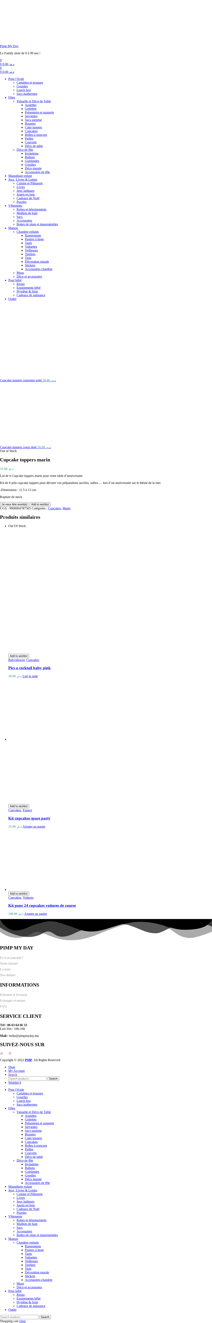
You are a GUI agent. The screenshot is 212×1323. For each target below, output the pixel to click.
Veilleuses (31, 250)
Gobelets (30, 108)
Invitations (32, 153)
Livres (21, 187)
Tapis (28, 243)
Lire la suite (30, 676)
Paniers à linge (34, 239)
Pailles (29, 138)
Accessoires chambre (38, 269)
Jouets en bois (26, 194)
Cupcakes (31, 131)
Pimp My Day (9, 46)
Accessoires (24, 220)
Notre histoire (9, 963)
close (22, 1321)
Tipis (28, 258)
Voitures (28, 897)
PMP (28, 1060)
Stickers (30, 265)
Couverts (31, 142)
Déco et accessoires (29, 276)
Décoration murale (37, 261)
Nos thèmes (7, 975)
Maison (13, 228)
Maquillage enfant (20, 176)
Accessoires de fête (37, 172)
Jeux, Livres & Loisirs (22, 179)
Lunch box (24, 90)
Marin (66, 508)
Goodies (30, 164)
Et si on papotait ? (11, 957)
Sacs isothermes (27, 94)
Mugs (20, 273)
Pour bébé (15, 280)
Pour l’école (16, 79)
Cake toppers (33, 127)
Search (53, 1078)
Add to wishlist (40, 504)
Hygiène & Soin (27, 291)
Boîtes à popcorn (36, 135)
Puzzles (21, 202)
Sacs (20, 217)
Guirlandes (32, 161)
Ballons (30, 157)
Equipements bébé (29, 287)
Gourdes (22, 86)
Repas (21, 284)
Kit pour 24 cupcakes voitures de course (42, 905)
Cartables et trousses (30, 82)
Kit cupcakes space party (29, 818)
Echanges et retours (12, 1000)
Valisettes (31, 246)
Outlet (12, 299)
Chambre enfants (28, 231)
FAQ (3, 1006)
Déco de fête (25, 149)
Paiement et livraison (13, 994)
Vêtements (15, 205)
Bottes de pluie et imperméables (37, 224)
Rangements (33, 235)
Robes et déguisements (31, 209)
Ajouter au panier (34, 826)
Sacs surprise (33, 120)
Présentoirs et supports (39, 112)
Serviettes (31, 116)
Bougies (30, 123)
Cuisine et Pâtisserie (30, 183)
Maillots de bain (27, 213)
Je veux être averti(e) (14, 504)
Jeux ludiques (25, 190)
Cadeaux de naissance (31, 295)
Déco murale (33, 168)
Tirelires (30, 254)
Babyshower (16, 660)
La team (5, 969)
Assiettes (30, 105)
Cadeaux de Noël (28, 198)
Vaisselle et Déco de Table (34, 101)
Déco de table (34, 146)
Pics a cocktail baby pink (29, 668)
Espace (27, 810)
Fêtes (11, 97)
